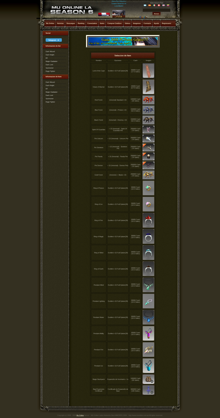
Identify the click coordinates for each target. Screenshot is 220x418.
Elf (46, 58)
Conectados (92, 23)
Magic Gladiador (51, 61)
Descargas (71, 23)
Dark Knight (50, 55)
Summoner (50, 68)
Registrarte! (166, 23)
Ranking (81, 23)
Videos (127, 23)
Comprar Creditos (114, 23)
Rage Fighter (50, 71)
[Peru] (104, 16)
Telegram (52, 40)
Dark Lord (49, 65)
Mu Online (50, 23)
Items (102, 23)
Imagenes (137, 23)
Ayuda (156, 23)
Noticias (60, 23)
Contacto (147, 23)
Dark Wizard (50, 51)
